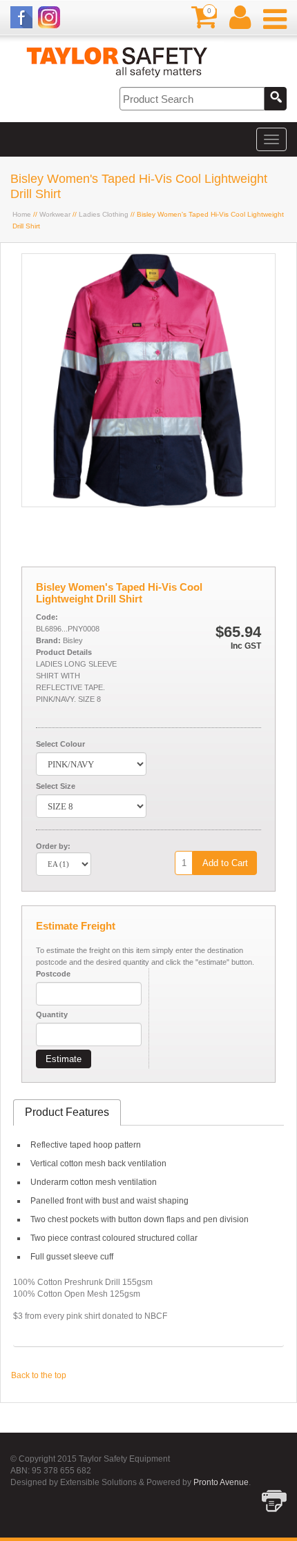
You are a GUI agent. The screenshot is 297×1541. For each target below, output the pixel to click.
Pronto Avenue (221, 1482)
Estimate (64, 1059)
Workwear (54, 214)
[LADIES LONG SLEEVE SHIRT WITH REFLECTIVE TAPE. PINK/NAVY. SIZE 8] (148, 504)
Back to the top (38, 1375)
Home (21, 214)
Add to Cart (225, 863)
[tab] (67, 1112)
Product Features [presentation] (67, 1112)
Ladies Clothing (103, 214)
